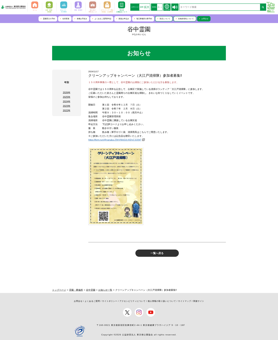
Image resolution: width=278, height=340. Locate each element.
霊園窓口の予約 (49, 19)
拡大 (146, 7)
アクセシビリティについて (132, 301)
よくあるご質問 (92, 301)
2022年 (66, 110)
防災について (165, 19)
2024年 (66, 101)
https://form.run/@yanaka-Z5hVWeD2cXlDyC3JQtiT (114, 140)
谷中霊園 (139, 29)
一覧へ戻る (157, 253)
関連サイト (198, 301)
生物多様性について (186, 19)
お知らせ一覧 (105, 290)
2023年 (66, 106)
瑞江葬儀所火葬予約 (144, 19)
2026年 (66, 92)
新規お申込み (124, 19)
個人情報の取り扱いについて (162, 301)
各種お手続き (82, 19)
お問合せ (204, 19)
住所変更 (65, 19)
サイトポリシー (109, 301)
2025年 (66, 97)
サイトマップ (184, 301)
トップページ (59, 290)
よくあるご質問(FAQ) (103, 19)
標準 (141, 7)
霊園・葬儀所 (76, 290)
